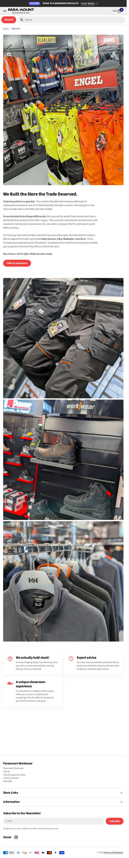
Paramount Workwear (113, 852)
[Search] (20, 19)
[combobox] (74, 19)
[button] (5, 11)
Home (6, 28)
